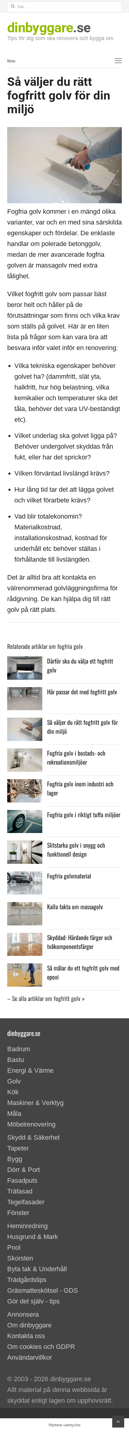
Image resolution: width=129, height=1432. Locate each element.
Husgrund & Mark (32, 1236)
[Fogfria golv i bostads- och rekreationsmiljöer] (24, 753)
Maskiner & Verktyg (35, 1103)
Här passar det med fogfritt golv (82, 691)
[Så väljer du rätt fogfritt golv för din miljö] (24, 723)
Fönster (18, 1212)
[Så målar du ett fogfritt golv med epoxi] (24, 968)
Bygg (14, 1159)
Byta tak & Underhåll (37, 1269)
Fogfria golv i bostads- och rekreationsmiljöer (76, 757)
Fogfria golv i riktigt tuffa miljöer (83, 814)
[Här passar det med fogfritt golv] (24, 692)
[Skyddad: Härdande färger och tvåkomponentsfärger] (24, 938)
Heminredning (27, 1226)
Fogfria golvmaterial (69, 875)
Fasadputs (22, 1180)
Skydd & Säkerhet (33, 1137)
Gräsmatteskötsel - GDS (42, 1290)
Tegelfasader (25, 1202)
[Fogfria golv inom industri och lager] (24, 784)
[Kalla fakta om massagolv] (24, 907)
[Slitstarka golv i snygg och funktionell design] (24, 845)
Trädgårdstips (26, 1279)
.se (48, 28)
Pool (13, 1247)
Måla (14, 1113)
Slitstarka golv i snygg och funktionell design (76, 849)
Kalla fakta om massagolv (75, 906)
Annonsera (23, 1314)
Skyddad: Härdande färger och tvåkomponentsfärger (79, 942)
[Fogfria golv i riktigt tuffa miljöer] (24, 815)
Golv (14, 1081)
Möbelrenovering (31, 1124)
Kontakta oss (26, 1336)
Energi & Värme (30, 1070)
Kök (13, 1092)
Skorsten (20, 1258)
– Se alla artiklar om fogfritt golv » (46, 998)
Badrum (18, 1049)
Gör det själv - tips (33, 1301)
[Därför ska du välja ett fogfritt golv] (24, 661)
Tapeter (18, 1148)
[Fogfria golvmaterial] (24, 876)
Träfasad (19, 1191)
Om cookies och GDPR (41, 1346)
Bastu (15, 1059)
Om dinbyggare (29, 1325)
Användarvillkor (29, 1357)
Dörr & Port (23, 1169)
